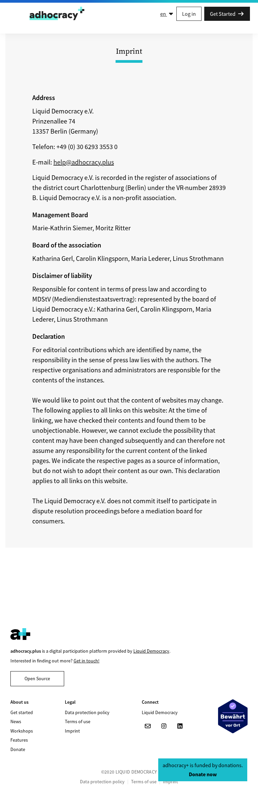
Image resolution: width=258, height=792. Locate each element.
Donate (17, 749)
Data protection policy (87, 712)
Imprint (72, 731)
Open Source (37, 678)
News (15, 721)
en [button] (163, 13)
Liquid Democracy (151, 651)
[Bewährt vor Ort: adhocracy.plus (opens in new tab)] (233, 716)
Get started (21, 712)
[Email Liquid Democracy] (148, 726)
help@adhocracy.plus (83, 162)
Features (19, 740)
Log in (189, 13)
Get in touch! (86, 661)
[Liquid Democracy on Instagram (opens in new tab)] (164, 726)
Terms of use (77, 721)
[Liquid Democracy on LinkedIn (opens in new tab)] (180, 726)
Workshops (21, 731)
